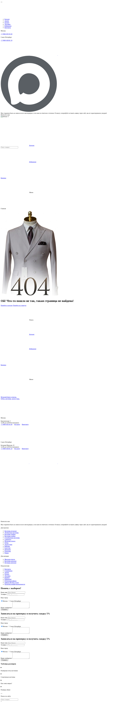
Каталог (7, 19)
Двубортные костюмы (12, 532)
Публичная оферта (10, 581)
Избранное (8, 26)
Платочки (8, 551)
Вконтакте (25, 424)
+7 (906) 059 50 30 (6, 34)
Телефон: (4, 594)
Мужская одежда (10, 541)
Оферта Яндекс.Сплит (12, 582)
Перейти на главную (19, 305)
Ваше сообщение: (6, 607)
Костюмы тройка (10, 536)
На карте (17, 424)
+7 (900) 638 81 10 (6, 40)
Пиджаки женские (10, 563)
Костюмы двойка (10, 534)
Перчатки (8, 549)
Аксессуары (8, 544)
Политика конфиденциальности (15, 584)
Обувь (6, 543)
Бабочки (7, 546)
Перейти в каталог (7, 305)
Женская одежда (10, 559)
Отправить (5, 609)
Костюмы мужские (11, 531)
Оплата (7, 22)
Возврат (7, 577)
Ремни (7, 553)
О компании (8, 571)
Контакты (8, 27)
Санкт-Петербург (15, 601)
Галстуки (7, 548)
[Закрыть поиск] (1, 693)
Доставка (7, 24)
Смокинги (8, 539)
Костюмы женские (10, 561)
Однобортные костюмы (12, 538)
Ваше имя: (4, 592)
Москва (5, 601)
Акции (7, 21)
